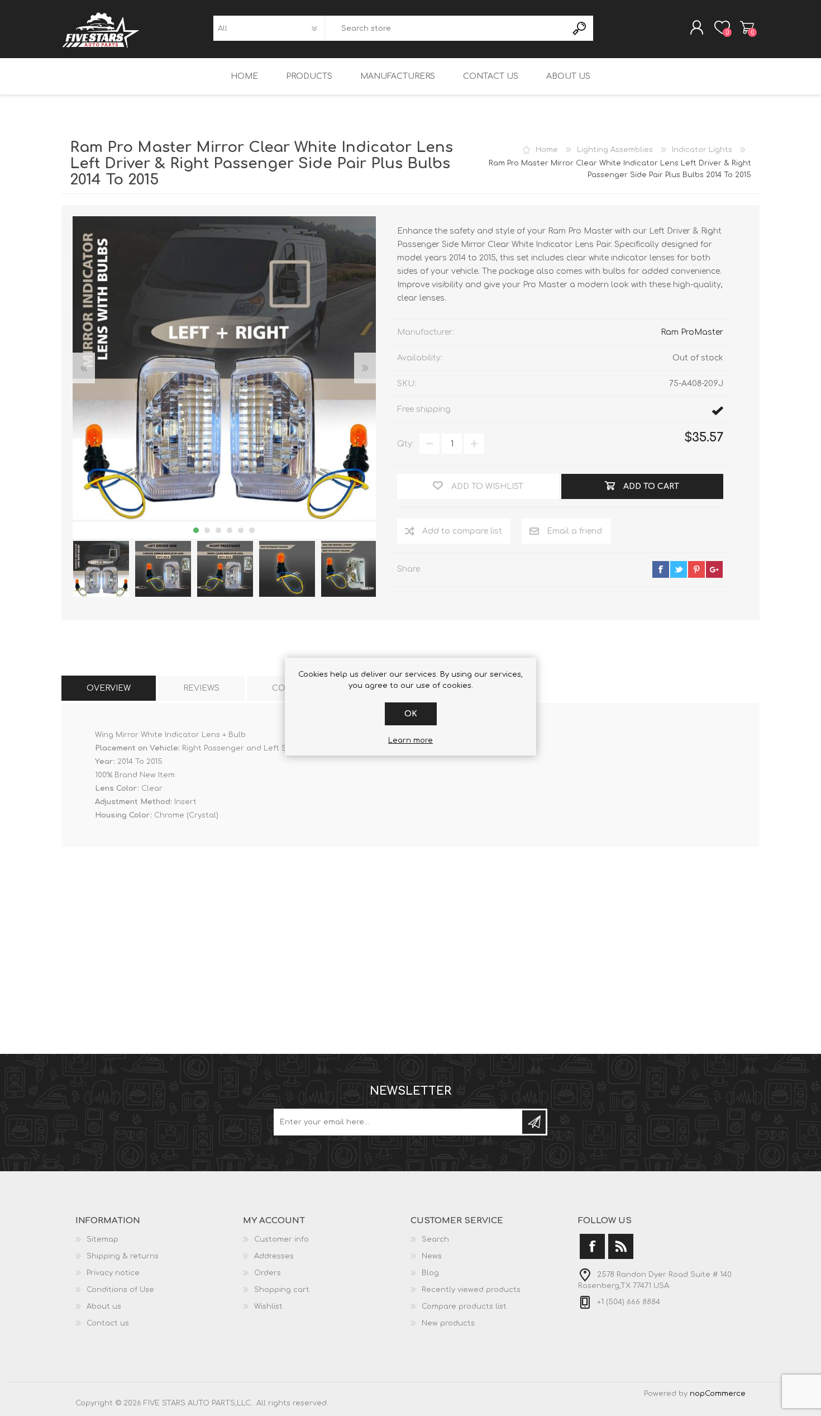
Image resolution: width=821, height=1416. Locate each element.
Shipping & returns (123, 1256)
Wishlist (268, 1306)
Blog (430, 1273)
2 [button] (207, 530)
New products (448, 1323)
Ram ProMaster (692, 332)
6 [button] (252, 530)
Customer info (281, 1239)
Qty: (405, 444)
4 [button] (229, 530)
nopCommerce (718, 1394)
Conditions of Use (120, 1290)
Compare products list (464, 1306)
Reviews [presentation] (201, 688)
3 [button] (218, 530)
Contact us (108, 1323)
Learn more (410, 740)
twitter (678, 569)
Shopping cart (747, 27)
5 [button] (241, 530)
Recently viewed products (471, 1290)
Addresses (274, 1256)
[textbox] (446, 28)
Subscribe (534, 1122)
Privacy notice (113, 1273)
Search (580, 28)
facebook (660, 569)
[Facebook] (592, 1246)
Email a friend (574, 531)
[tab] (108, 688)
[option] (101, 569)
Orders (267, 1273)
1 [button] (196, 530)
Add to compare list (462, 531)
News (432, 1256)
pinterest (696, 569)
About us (104, 1306)
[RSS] (620, 1246)
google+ (714, 569)
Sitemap (102, 1239)
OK (410, 714)
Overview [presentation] (109, 688)
